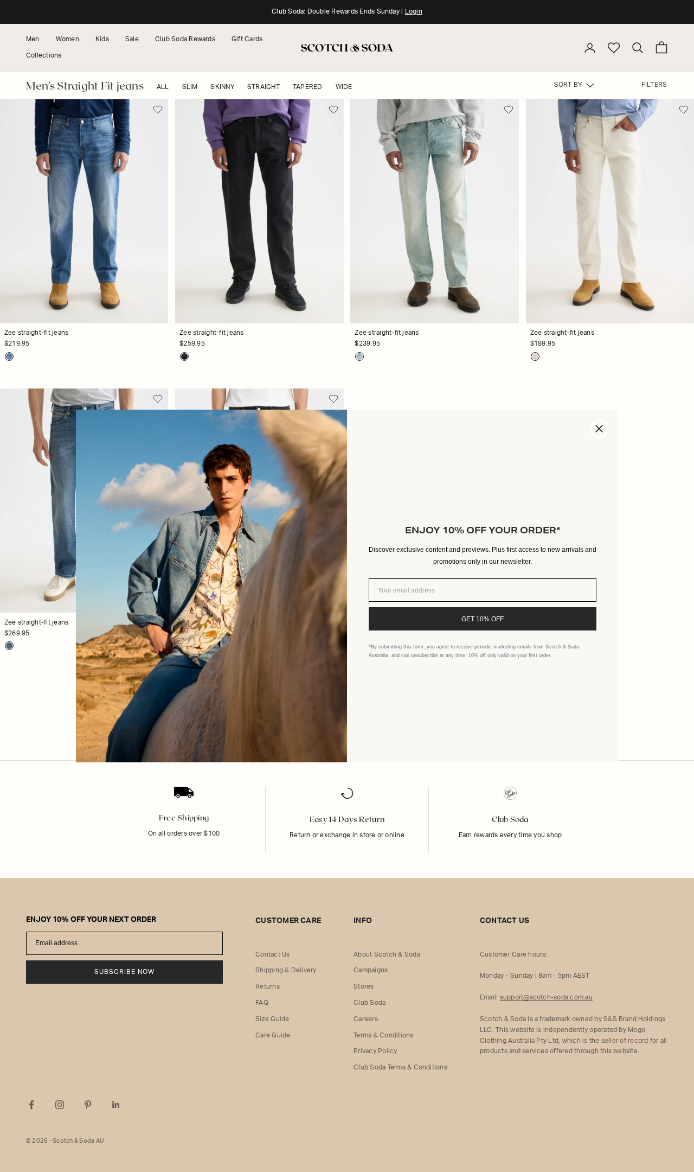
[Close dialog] (599, 429)
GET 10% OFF (482, 619)
